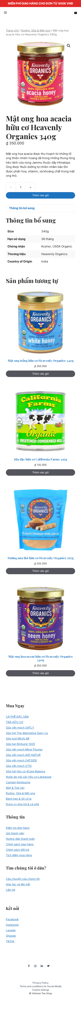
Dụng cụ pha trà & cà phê (22, 804)
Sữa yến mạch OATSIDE (21, 760)
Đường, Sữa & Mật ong (35, 30)
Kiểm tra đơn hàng (17, 827)
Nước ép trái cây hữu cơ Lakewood (28, 776)
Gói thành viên (15, 833)
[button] (68, 45)
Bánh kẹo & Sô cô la (18, 798)
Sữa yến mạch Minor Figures (24, 749)
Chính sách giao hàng (20, 844)
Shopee (11, 935)
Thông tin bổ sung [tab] (22, 208)
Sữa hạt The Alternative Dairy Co (27, 733)
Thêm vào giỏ (40, 195)
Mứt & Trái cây (15, 787)
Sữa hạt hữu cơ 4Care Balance (25, 771)
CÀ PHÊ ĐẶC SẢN (17, 716)
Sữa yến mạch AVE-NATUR (23, 755)
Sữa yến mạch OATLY (20, 727)
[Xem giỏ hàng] (75, 13)
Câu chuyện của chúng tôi (23, 878)
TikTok (10, 941)
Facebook (12, 919)
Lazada (11, 930)
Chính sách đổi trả (17, 849)
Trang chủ (12, 30)
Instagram (12, 924)
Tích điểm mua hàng (19, 855)
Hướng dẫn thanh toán (20, 838)
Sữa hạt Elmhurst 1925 (20, 744)
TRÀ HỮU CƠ (14, 722)
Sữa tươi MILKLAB (17, 738)
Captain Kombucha (18, 782)
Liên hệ (10, 889)
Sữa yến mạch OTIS (19, 765)
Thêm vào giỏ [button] (40, 373)
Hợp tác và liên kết (18, 884)
